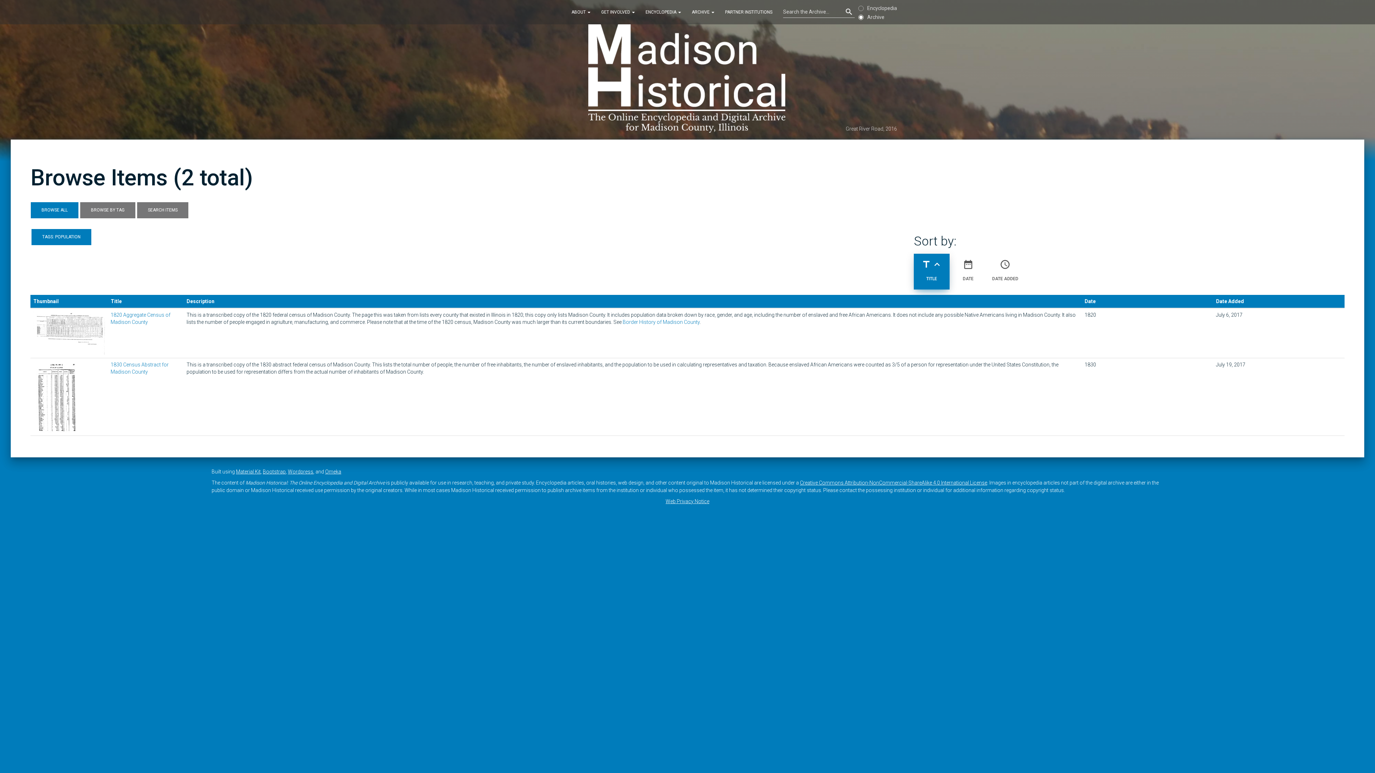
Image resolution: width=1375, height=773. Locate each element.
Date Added (1005, 270)
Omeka (333, 472)
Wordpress (300, 472)
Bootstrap (274, 472)
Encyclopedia (661, 12)
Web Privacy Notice (687, 501)
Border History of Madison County (661, 322)
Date (968, 270)
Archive (701, 12)
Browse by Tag (108, 210)
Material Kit (248, 472)
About (579, 12)
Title (931, 270)
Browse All (55, 210)
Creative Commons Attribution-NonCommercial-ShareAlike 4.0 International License (893, 483)
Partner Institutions (748, 12)
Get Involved (616, 12)
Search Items (163, 210)
